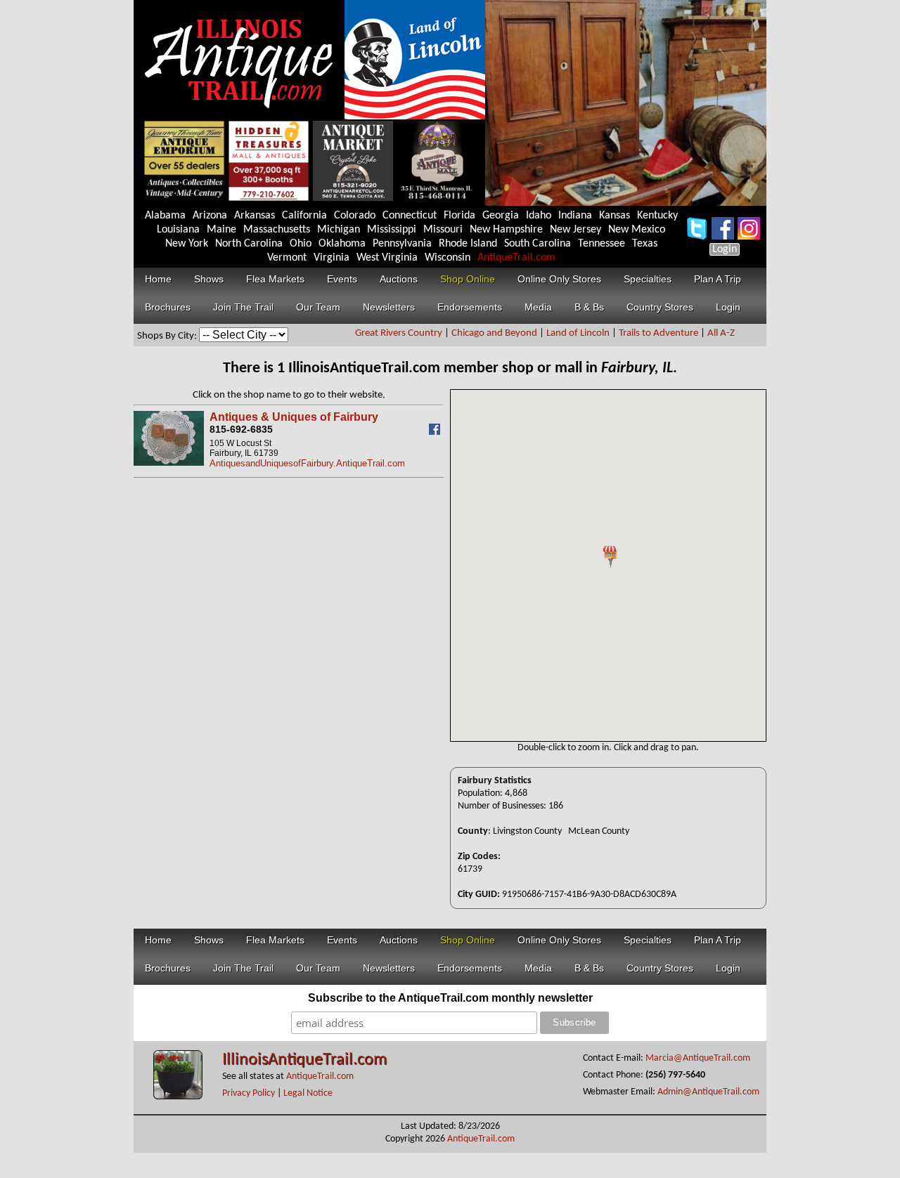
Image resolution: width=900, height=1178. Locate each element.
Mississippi (391, 229)
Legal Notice (308, 1093)
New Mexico (636, 229)
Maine (221, 229)
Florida (459, 215)
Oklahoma (342, 243)
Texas (644, 243)
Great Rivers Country (398, 333)
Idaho (538, 215)
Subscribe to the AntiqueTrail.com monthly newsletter (450, 998)
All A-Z (721, 333)
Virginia (331, 257)
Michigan (338, 229)
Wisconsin (447, 257)
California (304, 215)
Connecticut (409, 215)
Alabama (165, 215)
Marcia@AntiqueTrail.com (697, 1058)
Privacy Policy (248, 1093)
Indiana (575, 215)
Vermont (287, 257)
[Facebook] (436, 431)
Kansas (614, 215)
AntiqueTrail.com (516, 257)
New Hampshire (506, 229)
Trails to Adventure (658, 333)
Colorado (354, 215)
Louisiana (178, 229)
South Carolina (537, 243)
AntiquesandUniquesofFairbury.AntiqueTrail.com (307, 463)
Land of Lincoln (578, 333)
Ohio (300, 243)
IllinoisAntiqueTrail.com (304, 1060)
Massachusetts (276, 229)
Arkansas (254, 215)
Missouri (443, 229)
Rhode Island (468, 243)
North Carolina (249, 243)
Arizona (210, 215)
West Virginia (387, 257)
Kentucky (657, 215)
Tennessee (601, 243)
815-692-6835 (241, 429)
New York (186, 243)
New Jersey (575, 229)
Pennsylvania (402, 243)
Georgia (500, 215)
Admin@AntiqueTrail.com (708, 1092)
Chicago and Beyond (494, 333)
